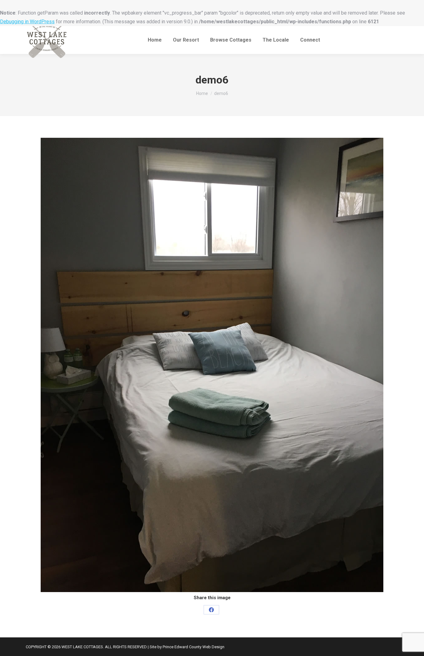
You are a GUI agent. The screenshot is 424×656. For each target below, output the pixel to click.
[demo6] (212, 365)
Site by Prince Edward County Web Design (187, 647)
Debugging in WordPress (27, 22)
